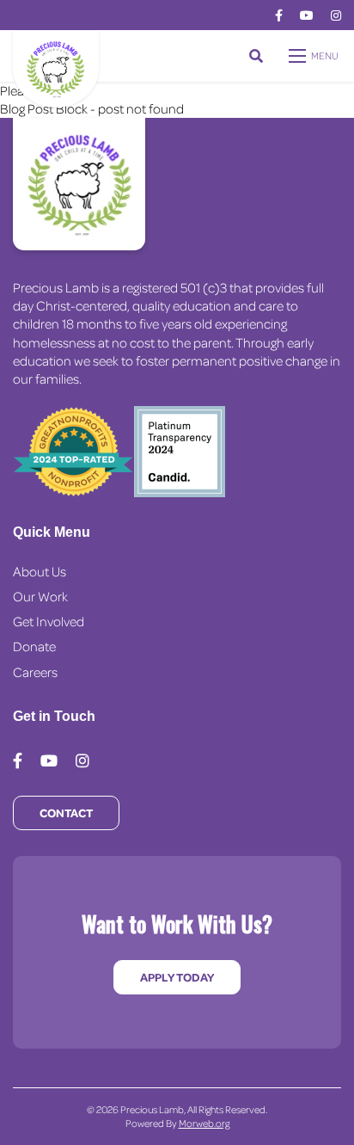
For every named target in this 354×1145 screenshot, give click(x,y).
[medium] (279, 15)
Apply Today (177, 977)
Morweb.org (204, 1123)
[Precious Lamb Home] (79, 184)
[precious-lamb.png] (56, 67)
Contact (66, 812)
